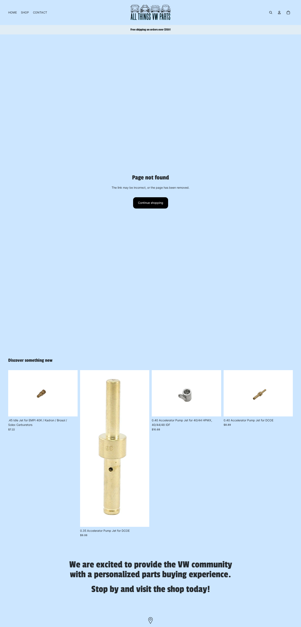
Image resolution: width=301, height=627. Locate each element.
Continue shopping (150, 202)
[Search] (270, 12)
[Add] (71, 410)
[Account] (279, 12)
